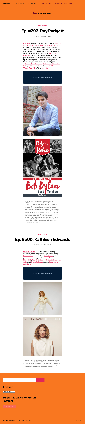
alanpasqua (31, 201)
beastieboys (38, 201)
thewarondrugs (50, 365)
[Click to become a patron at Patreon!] (23, 406)
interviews (46, 206)
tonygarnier (28, 220)
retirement (50, 214)
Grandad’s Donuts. (37, 66)
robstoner (55, 214)
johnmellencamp (29, 207)
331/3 (26, 201)
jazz (50, 206)
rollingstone (28, 215)
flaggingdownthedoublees (50, 204)
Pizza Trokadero (36, 64)
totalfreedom (44, 366)
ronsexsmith (57, 363)
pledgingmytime (29, 214)
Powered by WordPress (24, 420)
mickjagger (56, 209)
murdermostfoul (40, 211)
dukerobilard (35, 204)
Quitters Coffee (28, 256)
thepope (38, 219)
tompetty (59, 219)
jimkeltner (54, 206)
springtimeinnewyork (48, 217)
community (52, 360)
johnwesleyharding (38, 207)
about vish (57, 3)
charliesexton (44, 203)
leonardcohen (28, 209)
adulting (27, 360)
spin (41, 217)
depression (28, 361)
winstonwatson (28, 222)
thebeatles (27, 219)
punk (35, 214)
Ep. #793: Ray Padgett (42, 30)
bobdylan (51, 201)
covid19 (57, 360)
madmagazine (45, 209)
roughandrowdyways (47, 215)
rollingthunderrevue (36, 215)
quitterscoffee (39, 363)
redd (52, 363)
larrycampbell (53, 207)
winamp (55, 220)
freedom (34, 206)
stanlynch (56, 217)
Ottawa (57, 361)
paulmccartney (48, 212)
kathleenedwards (50, 361)
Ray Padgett (27, 43)
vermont (36, 220)
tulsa (32, 220)
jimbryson (38, 361)
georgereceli (40, 206)
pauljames (41, 212)
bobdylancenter (29, 203)
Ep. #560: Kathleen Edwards (42, 239)
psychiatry (32, 363)
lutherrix (39, 209)
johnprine (43, 361)
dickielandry (28, 204)
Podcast (44, 25)
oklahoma (32, 212)
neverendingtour (57, 211)
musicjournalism (48, 211)
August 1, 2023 (47, 36)
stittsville (34, 365)
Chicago (50, 203)
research (45, 214)
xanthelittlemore (37, 222)
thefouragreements (41, 365)
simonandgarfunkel (29, 217)
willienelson (50, 220)
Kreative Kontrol (8, 3)
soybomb (37, 217)
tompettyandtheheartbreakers (32, 366)
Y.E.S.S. (51, 66)
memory (51, 209)
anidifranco (32, 360)
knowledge (46, 207)
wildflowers (50, 366)
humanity (33, 361)
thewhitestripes (44, 219)
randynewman (47, 363)
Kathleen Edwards (29, 252)
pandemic (27, 363)
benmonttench (44, 201)
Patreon (28, 64)
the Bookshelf (47, 64)
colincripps (46, 360)
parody (37, 212)
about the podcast (47, 3)
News (39, 25)
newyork (27, 212)
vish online (45, 68)
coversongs (56, 203)
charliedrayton (36, 203)
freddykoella (28, 206)
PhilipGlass (55, 212)
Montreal (33, 211)
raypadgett (39, 214)
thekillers (33, 219)
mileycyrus (27, 211)
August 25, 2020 (47, 244)
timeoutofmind (52, 219)
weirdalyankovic (43, 220)
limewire (34, 209)
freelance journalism (68, 3)
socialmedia (28, 365)
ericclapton (41, 204)
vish (39, 36)
